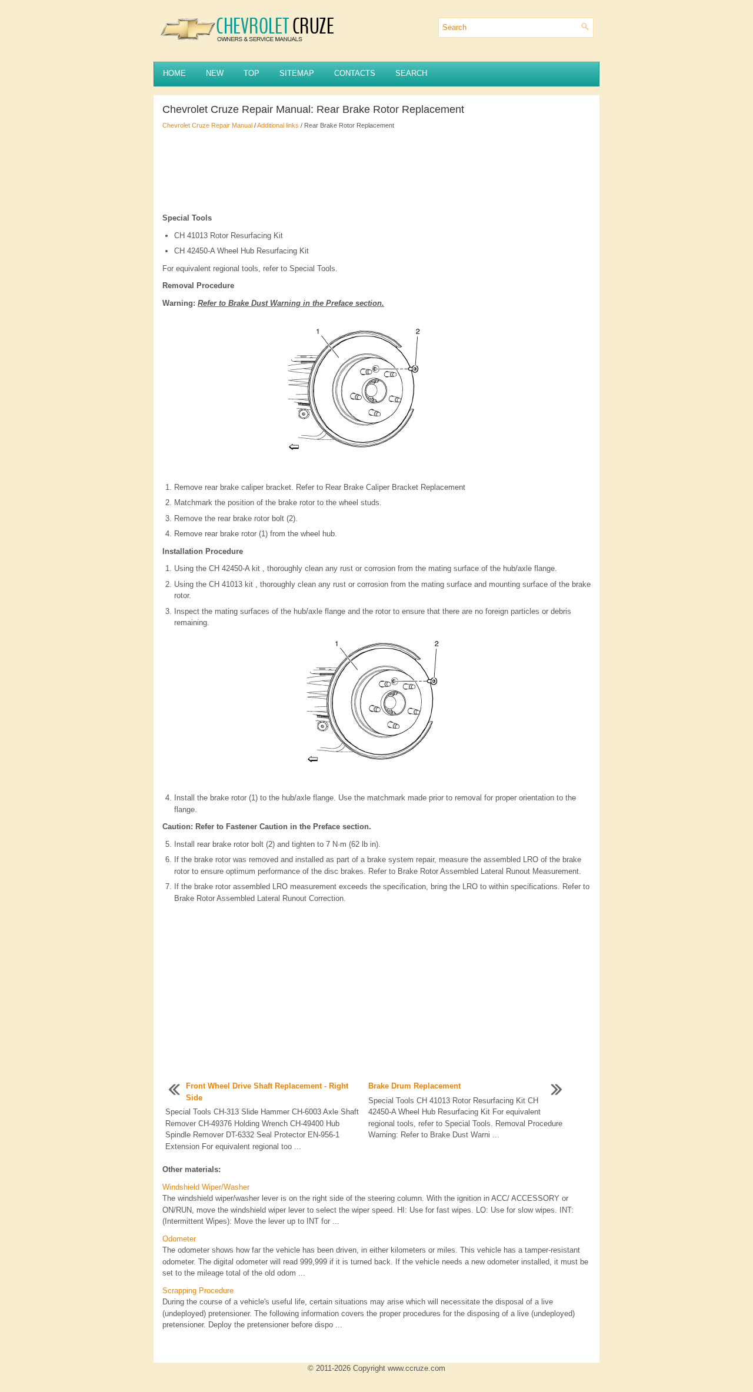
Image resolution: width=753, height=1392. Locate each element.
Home (174, 73)
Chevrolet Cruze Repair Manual (207, 125)
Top (251, 73)
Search (411, 73)
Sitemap (296, 73)
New (215, 73)
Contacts (354, 73)
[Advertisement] (376, 171)
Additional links (278, 125)
